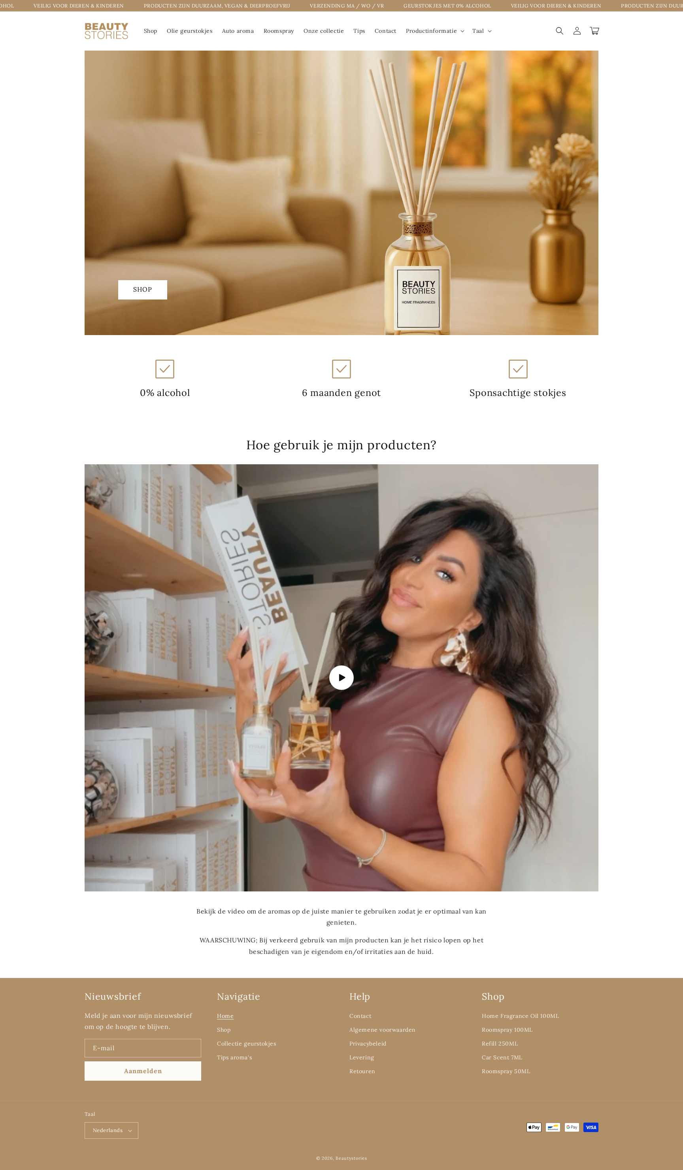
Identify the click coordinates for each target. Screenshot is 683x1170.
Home (225, 1015)
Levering (361, 1057)
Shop (142, 289)
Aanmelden (143, 1071)
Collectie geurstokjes (246, 1043)
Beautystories (351, 1158)
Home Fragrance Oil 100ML (520, 1015)
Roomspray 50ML (506, 1071)
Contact (360, 1015)
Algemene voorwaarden (382, 1029)
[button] (434, 31)
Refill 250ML (500, 1043)
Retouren (362, 1071)
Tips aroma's (234, 1057)
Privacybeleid (368, 1043)
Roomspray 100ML (507, 1029)
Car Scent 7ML (502, 1057)
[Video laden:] (341, 677)
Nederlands (108, 1130)
